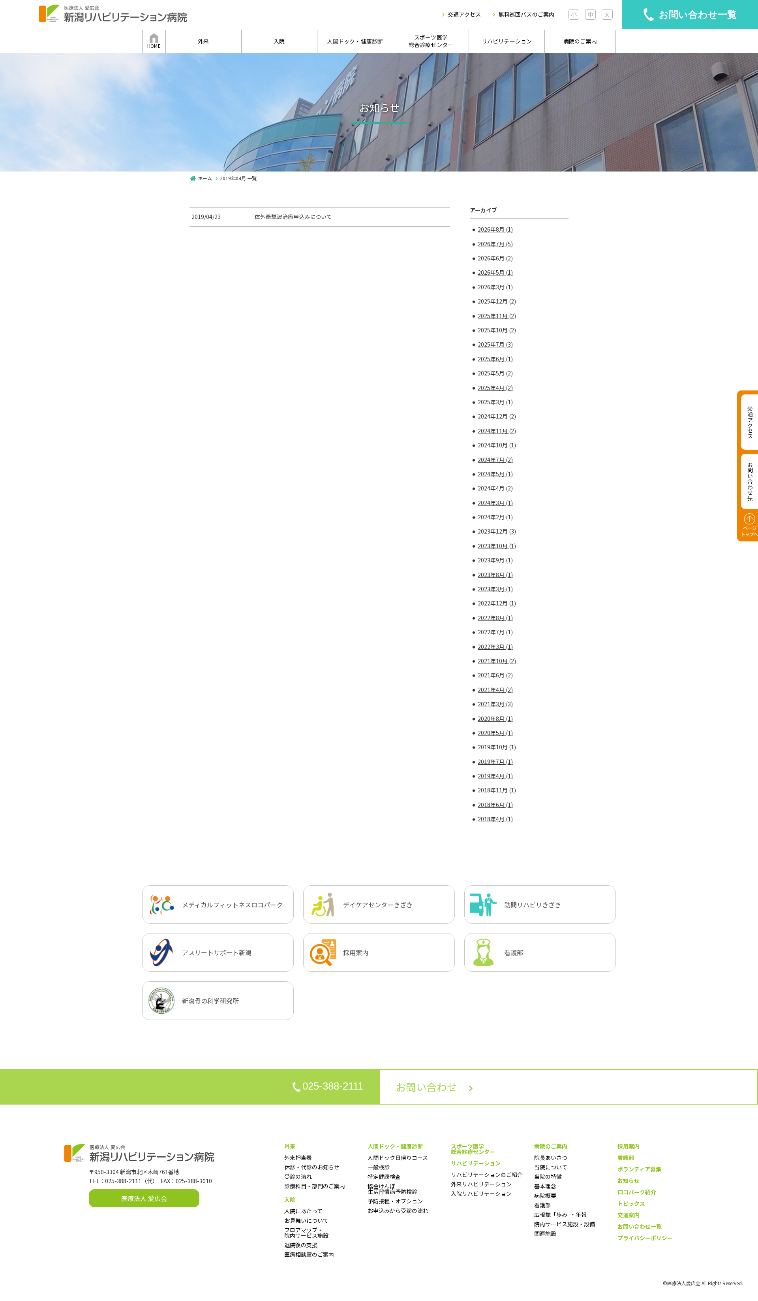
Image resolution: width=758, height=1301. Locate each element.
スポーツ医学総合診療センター (431, 41)
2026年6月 (495, 258)
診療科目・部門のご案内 (314, 1186)
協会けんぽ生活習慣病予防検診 (392, 1188)
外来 (203, 41)
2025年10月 (497, 330)
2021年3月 (495, 704)
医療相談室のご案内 (309, 1254)
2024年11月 (497, 431)
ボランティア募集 (639, 1169)
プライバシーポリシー (645, 1238)
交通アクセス (464, 14)
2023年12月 (497, 531)
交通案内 (628, 1215)
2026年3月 (495, 287)
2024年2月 (495, 517)
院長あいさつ (550, 1157)
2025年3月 (495, 402)
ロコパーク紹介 (636, 1192)
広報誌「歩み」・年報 (560, 1214)
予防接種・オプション (395, 1201)
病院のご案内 (580, 41)
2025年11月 (497, 316)
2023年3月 (495, 589)
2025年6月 (495, 359)
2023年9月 (495, 560)
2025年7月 (495, 344)
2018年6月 (495, 805)
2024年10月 (497, 445)
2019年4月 (495, 776)
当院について (550, 1167)
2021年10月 (497, 661)
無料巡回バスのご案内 (526, 14)
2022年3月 (495, 646)
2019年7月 (495, 762)
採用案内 (628, 1146)
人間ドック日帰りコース (398, 1157)
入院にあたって (303, 1211)
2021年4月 (495, 690)
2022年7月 (495, 632)
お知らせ (628, 1180)
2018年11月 (497, 790)
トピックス (631, 1203)
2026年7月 (495, 244)
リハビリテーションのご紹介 (487, 1174)
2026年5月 (495, 272)
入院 (279, 41)
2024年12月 (497, 416)
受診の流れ (298, 1176)
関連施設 (545, 1233)
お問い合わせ (426, 1086)
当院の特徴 (548, 1176)
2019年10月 (497, 747)
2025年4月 (495, 388)
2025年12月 (497, 301)
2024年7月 (495, 460)
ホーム (205, 178)
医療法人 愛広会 (144, 1198)
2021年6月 (495, 675)
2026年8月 (495, 229)
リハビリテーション (507, 41)
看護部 (542, 1205)
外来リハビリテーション (481, 1184)
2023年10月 (497, 546)
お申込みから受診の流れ (398, 1210)
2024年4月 (495, 488)
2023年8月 (495, 575)
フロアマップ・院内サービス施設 (306, 1232)
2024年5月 (495, 474)
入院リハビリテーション (481, 1193)
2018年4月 (495, 819)
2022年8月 (495, 618)
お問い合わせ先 (750, 481)
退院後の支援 (300, 1245)
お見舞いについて (306, 1220)
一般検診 (379, 1167)
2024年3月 (495, 503)
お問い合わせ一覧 (698, 14)
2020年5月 (495, 733)
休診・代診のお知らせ (312, 1167)
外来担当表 (298, 1157)
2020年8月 (495, 718)
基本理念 (545, 1186)
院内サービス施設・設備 (564, 1224)
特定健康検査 (384, 1176)
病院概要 (545, 1195)
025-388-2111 (332, 1086)
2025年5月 (495, 373)
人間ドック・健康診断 (355, 41)
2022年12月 (497, 603)
